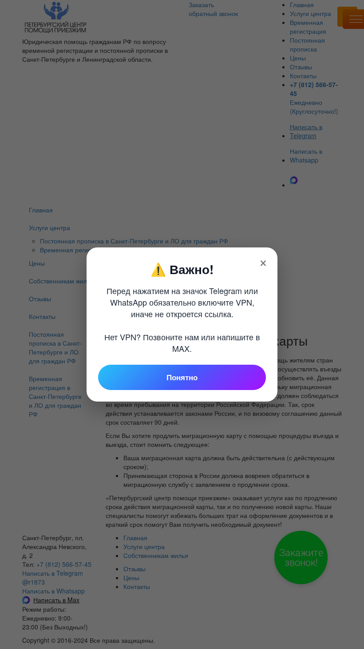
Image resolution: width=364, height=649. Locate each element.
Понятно (182, 377)
